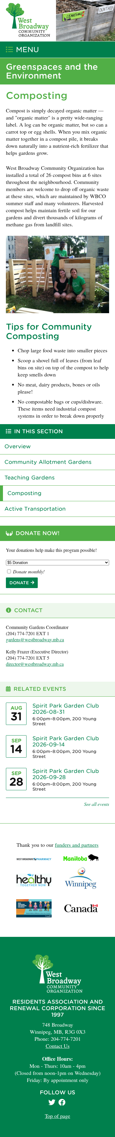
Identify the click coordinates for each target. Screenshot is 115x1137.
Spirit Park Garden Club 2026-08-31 (65, 709)
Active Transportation (35, 509)
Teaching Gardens (29, 477)
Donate (19, 582)
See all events (96, 804)
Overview (17, 446)
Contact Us (58, 1045)
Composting (24, 493)
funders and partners (76, 844)
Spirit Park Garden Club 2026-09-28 (65, 774)
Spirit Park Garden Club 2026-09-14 (65, 741)
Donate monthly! (28, 571)
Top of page (57, 1115)
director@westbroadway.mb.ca (35, 664)
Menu (27, 49)
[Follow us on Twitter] (52, 1102)
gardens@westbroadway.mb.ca (35, 639)
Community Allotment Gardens (47, 462)
